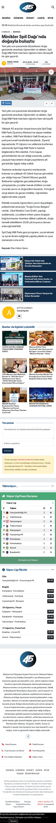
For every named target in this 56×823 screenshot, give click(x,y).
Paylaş (8, 103)
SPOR (50, 18)
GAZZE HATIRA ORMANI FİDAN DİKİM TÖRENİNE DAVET (13, 349)
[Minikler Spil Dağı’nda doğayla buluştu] (28, 83)
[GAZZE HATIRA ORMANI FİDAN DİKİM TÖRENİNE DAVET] (14, 338)
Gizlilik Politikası (12, 802)
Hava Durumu (10, 744)
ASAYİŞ (40, 18)
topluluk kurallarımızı (26, 460)
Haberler (6, 32)
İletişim (27, 802)
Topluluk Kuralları (23, 804)
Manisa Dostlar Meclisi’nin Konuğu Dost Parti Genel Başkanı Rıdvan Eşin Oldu (41, 377)
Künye (8, 804)
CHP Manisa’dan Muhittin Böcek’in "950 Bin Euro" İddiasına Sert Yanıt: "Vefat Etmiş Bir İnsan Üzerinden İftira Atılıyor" (13, 379)
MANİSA (6, 18)
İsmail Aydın (23, 311)
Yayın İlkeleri (18, 807)
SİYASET (30, 18)
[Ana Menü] (3, 7)
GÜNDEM (18, 18)
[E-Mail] (19, 316)
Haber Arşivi (37, 757)
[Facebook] (28, 736)
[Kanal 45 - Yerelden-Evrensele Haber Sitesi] (28, 7)
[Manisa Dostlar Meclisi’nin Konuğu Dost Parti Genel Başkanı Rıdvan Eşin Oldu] (41, 365)
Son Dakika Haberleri (13, 757)
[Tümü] (52, 486)
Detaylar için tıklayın (28, 560)
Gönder (8, 451)
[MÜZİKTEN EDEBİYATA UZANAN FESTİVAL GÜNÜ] (41, 395)
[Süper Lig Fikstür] (52, 570)
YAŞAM (20, 774)
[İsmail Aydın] (8, 312)
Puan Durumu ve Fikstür (14, 751)
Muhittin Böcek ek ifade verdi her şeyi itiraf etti (27, 25)
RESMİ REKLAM (32, 774)
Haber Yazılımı (44, 802)
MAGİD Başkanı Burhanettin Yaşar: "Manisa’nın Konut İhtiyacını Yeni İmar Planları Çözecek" (14, 408)
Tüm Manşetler (38, 751)
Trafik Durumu (38, 744)
